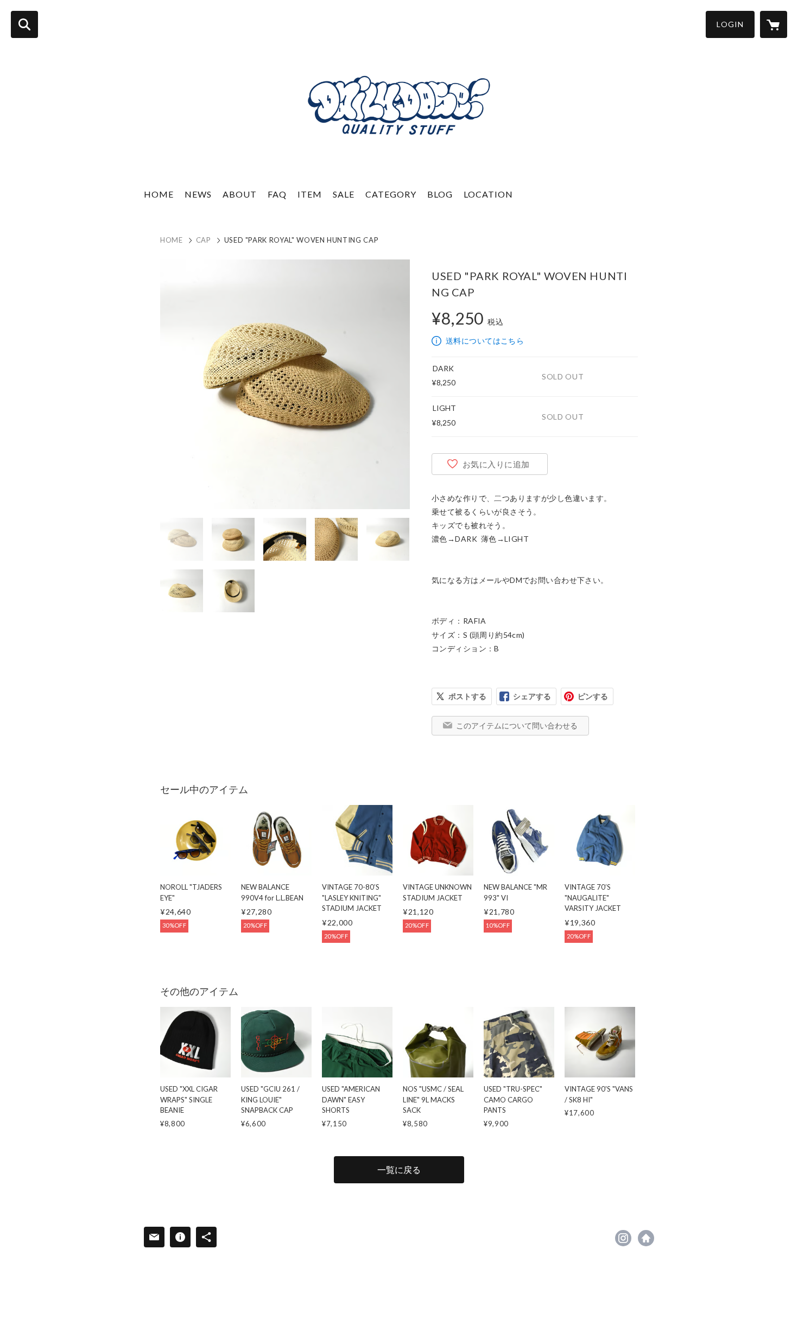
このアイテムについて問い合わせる (517, 725)
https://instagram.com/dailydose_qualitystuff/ (623, 1238)
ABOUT (240, 194)
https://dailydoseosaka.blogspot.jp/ (646, 1238)
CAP (203, 240)
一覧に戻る (399, 1169)
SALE (343, 194)
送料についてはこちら (485, 340)
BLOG (440, 194)
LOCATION (488, 194)
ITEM (309, 194)
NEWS (198, 194)
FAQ (277, 194)
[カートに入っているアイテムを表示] (773, 24)
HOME (159, 194)
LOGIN (730, 24)
